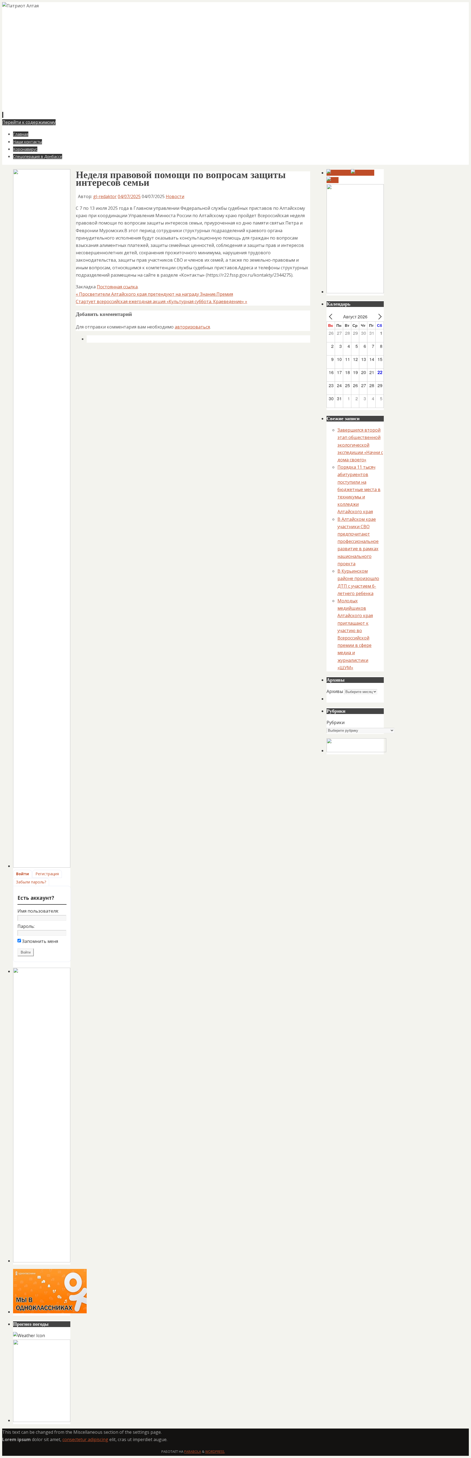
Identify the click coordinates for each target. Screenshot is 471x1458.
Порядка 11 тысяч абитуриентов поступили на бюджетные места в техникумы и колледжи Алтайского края (359, 489)
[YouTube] (339, 173)
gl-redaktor (105, 196)
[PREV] (332, 316)
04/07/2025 (129, 196)
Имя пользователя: (38, 911)
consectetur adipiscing (85, 1439)
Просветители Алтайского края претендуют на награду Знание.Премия (154, 294)
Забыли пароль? (31, 882)
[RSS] (333, 180)
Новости (175, 196)
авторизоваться (192, 327)
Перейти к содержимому (29, 122)
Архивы (335, 691)
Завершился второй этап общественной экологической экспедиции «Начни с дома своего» (360, 445)
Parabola (192, 1451)
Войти (22, 873)
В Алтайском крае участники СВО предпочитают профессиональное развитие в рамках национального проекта (358, 541)
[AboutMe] (362, 173)
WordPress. (215, 1451)
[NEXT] (378, 316)
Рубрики (336, 722)
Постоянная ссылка (117, 287)
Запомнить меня (40, 941)
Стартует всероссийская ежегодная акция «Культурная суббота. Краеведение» (161, 301)
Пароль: (26, 926)
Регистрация (47, 873)
